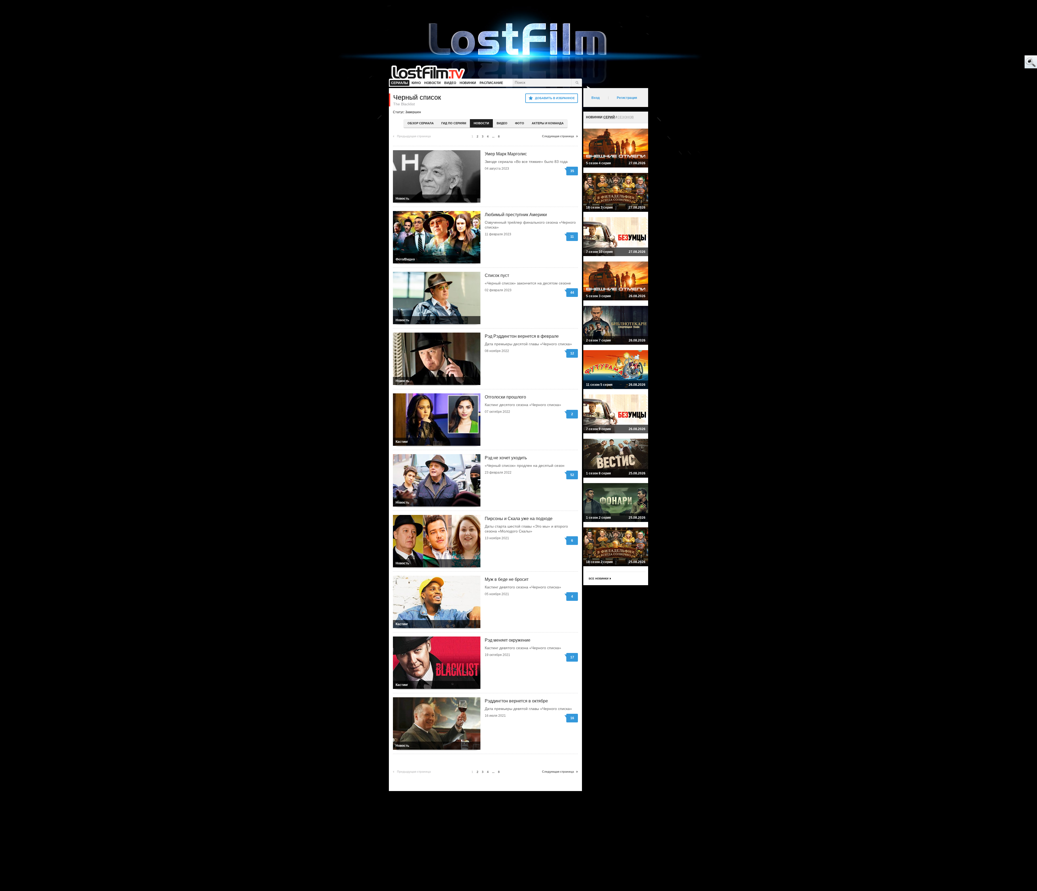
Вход (595, 97)
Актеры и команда (548, 123)
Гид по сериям (453, 123)
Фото (519, 123)
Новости (481, 123)
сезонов (625, 117)
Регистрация (627, 97)
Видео (502, 123)
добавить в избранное (555, 98)
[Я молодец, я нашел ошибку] (1010, 62)
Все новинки (598, 578)
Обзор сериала (421, 123)
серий (609, 117)
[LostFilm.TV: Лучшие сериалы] (430, 71)
